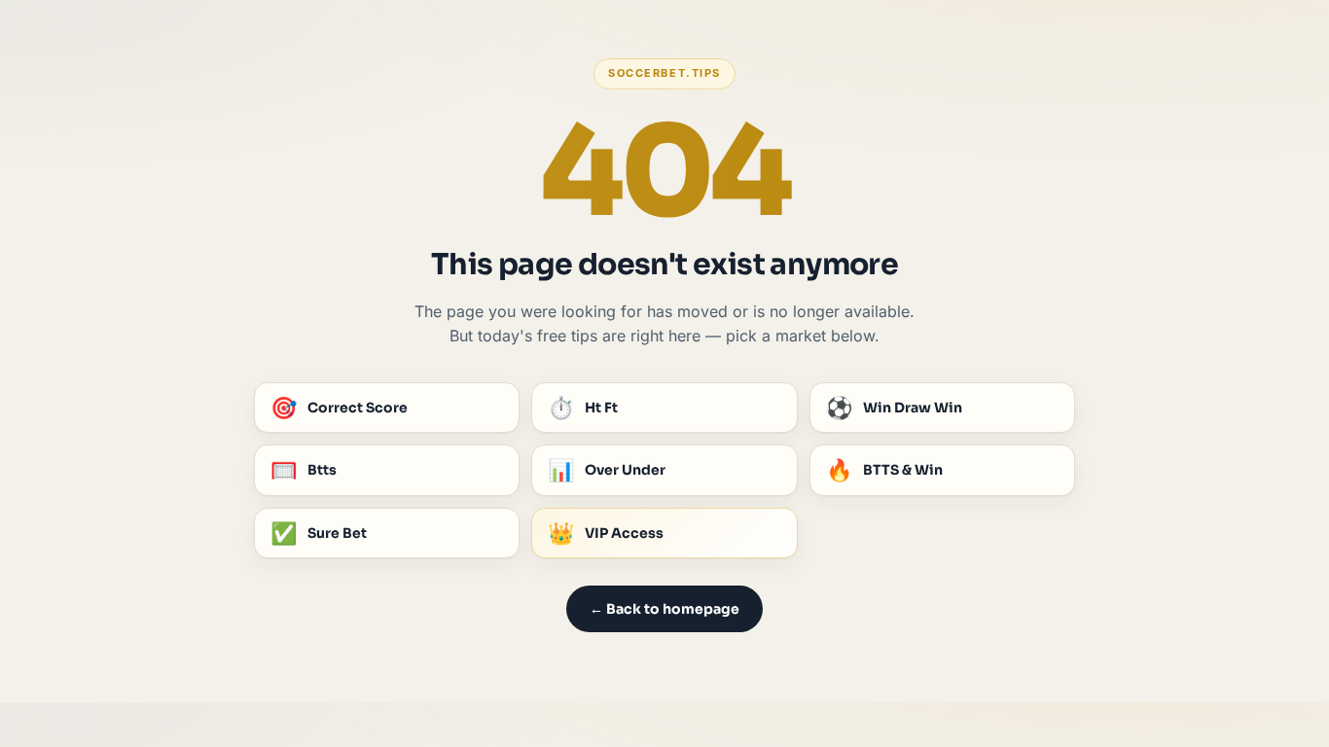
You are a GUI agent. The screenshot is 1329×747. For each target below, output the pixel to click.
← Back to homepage (664, 609)
